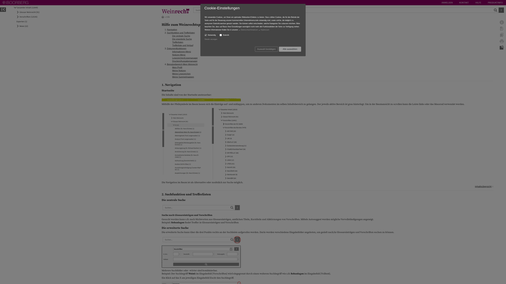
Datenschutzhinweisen (249, 30)
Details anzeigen (211, 39)
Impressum (265, 30)
